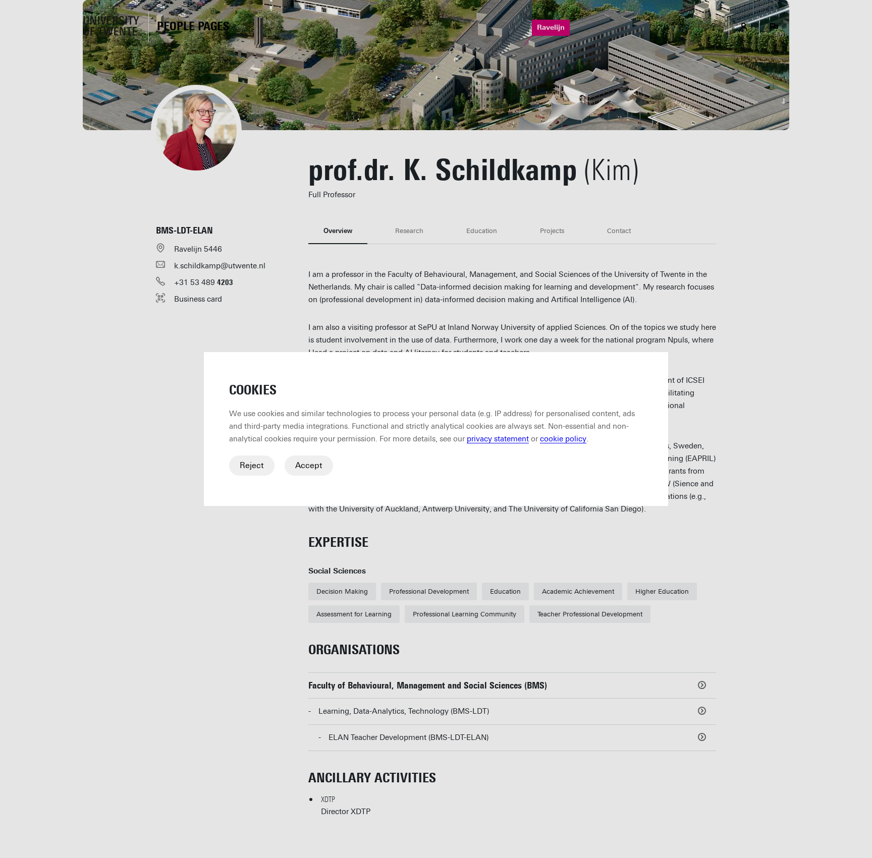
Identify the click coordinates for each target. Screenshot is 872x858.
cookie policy (563, 438)
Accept (308, 465)
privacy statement (498, 438)
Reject (252, 465)
